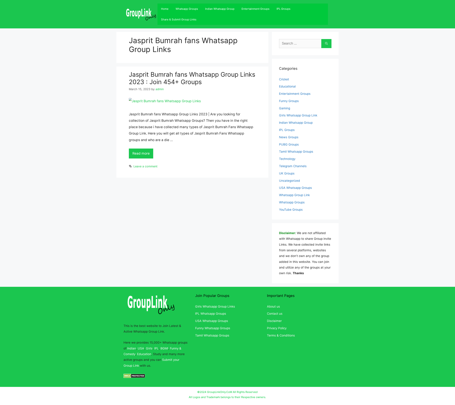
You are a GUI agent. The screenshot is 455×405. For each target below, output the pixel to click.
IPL (156, 348)
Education (144, 354)
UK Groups (287, 173)
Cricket (284, 79)
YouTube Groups (291, 209)
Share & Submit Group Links (178, 19)
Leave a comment (145, 166)
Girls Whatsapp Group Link (298, 115)
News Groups (288, 137)
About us (273, 306)
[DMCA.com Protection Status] (134, 377)
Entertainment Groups (255, 8)
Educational (287, 86)
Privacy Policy (277, 328)
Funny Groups (289, 101)
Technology (287, 159)
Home (164, 8)
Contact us (274, 313)
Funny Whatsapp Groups (212, 328)
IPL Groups (283, 8)
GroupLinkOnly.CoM (219, 392)
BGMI (164, 348)
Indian (131, 348)
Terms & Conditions (281, 335)
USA (141, 348)
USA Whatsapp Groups (295, 188)
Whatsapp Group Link (294, 195)
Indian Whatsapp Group (219, 8)
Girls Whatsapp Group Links (215, 306)
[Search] (326, 43)
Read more (141, 153)
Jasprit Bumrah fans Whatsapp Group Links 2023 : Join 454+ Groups (192, 78)
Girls (149, 348)
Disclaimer (274, 321)
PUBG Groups (289, 144)
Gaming (284, 108)
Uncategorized (289, 180)
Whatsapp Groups (187, 8)
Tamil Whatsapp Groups (296, 151)
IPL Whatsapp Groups (210, 313)
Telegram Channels (293, 166)
